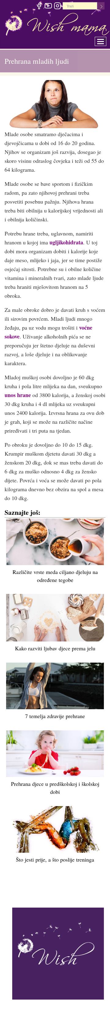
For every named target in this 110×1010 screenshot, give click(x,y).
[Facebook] (39, 6)
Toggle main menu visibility (104, 39)
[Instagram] (57, 6)
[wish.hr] (58, 952)
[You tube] (48, 6)
